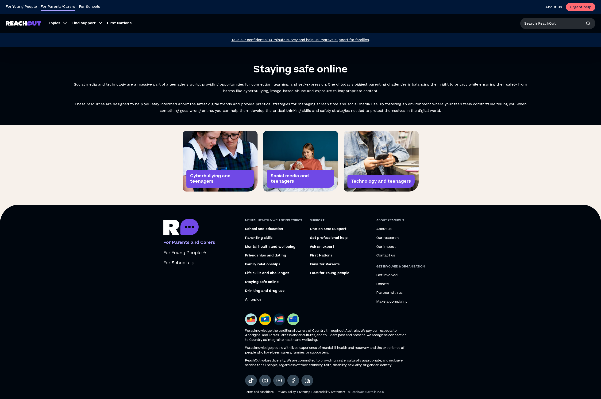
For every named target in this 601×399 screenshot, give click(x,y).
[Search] (588, 23)
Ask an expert (322, 247)
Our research (387, 238)
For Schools (89, 6)
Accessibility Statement (329, 392)
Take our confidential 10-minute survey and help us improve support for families (300, 40)
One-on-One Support (328, 229)
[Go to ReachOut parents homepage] (181, 227)
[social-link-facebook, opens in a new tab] (293, 380)
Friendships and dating (265, 255)
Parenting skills (259, 238)
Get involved (387, 275)
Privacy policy (286, 392)
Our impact (386, 247)
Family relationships (262, 264)
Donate (382, 284)
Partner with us (389, 292)
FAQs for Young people (329, 273)
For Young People (21, 6)
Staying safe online (262, 282)
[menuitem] (56, 23)
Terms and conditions (259, 392)
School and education (264, 229)
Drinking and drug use (265, 291)
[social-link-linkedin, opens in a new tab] (307, 380)
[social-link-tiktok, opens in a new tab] (251, 380)
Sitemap (304, 392)
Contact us (385, 255)
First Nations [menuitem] (119, 23)
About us (553, 7)
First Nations (321, 255)
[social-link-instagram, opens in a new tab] (265, 380)
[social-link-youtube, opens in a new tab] (279, 380)
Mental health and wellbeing (270, 247)
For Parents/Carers (58, 6)
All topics (253, 299)
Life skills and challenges (267, 273)
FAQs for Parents (325, 264)
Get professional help (329, 238)
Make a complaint (391, 301)
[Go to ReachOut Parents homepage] (23, 23)
